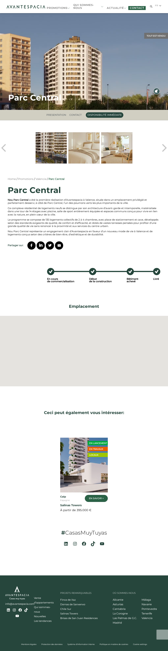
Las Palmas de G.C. (125, 618)
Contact (137, 8)
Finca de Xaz (68, 599)
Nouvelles (40, 616)
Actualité (115, 8)
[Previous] (4, 148)
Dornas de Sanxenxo (72, 604)
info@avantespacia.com (19, 603)
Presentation (56, 114)
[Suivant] (164, 148)
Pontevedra (149, 608)
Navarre (147, 604)
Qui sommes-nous (83, 6)
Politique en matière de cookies (114, 644)
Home (12, 179)
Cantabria (119, 608)
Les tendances (43, 620)
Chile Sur (65, 608)
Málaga (146, 599)
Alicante (118, 599)
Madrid (117, 622)
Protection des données (52, 644)
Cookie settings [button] (140, 644)
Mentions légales (28, 644)
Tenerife (147, 613)
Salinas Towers (69, 613)
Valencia (41, 179)
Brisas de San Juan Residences (79, 618)
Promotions (57, 8)
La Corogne (120, 613)
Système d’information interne (81, 644)
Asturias (118, 604)
